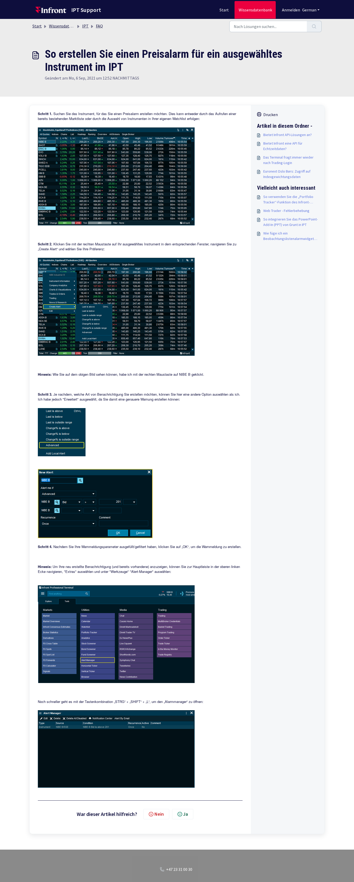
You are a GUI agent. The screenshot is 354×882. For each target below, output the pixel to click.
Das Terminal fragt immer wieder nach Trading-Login (288, 160)
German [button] (309, 9)
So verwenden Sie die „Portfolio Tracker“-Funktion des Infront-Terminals (288, 199)
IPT (85, 26)
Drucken (270, 114)
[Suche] (314, 26)
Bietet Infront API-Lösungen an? (287, 134)
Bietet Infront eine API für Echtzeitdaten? (282, 146)
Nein (159, 814)
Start (224, 9)
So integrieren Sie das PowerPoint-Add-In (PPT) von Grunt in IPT (290, 222)
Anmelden (291, 9)
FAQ (99, 26)
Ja (185, 814)
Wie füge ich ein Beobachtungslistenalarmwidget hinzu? (288, 236)
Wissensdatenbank (255, 9)
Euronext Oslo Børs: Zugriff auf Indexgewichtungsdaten (286, 174)
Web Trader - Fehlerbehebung (286, 210)
